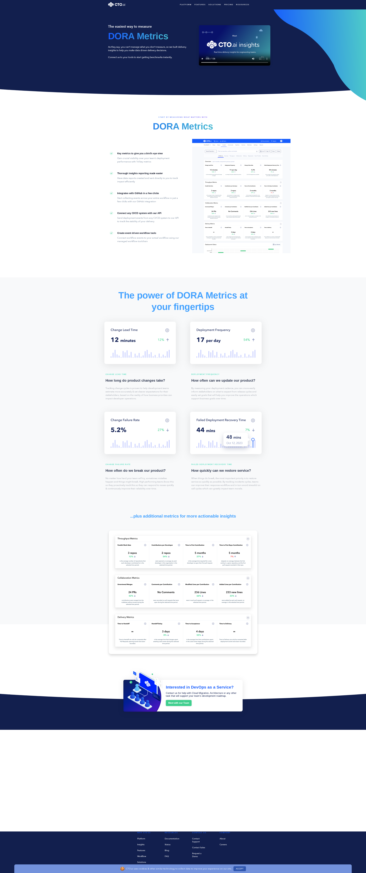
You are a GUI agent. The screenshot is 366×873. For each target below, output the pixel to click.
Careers (223, 844)
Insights (140, 844)
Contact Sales (198, 847)
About (222, 838)
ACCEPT (239, 869)
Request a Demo (196, 855)
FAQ (167, 856)
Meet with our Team (178, 703)
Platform (141, 838)
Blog (167, 850)
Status (167, 844)
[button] (244, 4)
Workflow (141, 856)
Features (141, 850)
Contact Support (196, 840)
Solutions (141, 862)
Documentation (172, 838)
